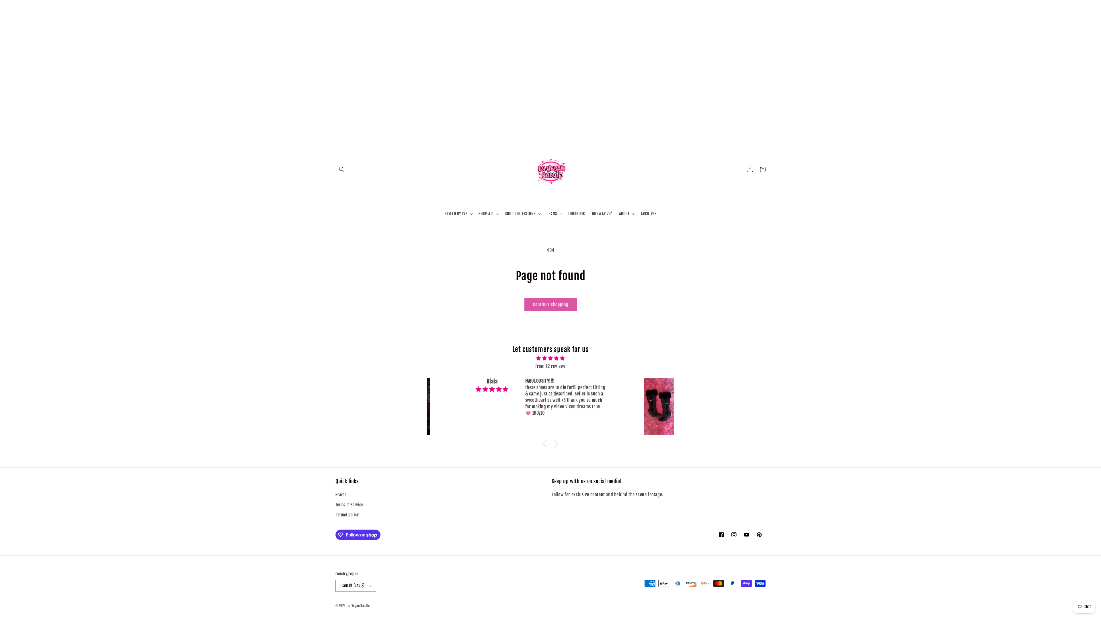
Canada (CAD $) (353, 585)
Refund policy (347, 514)
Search (341, 494)
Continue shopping (550, 304)
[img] (550, 358)
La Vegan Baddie (359, 606)
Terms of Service (349, 504)
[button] (341, 169)
